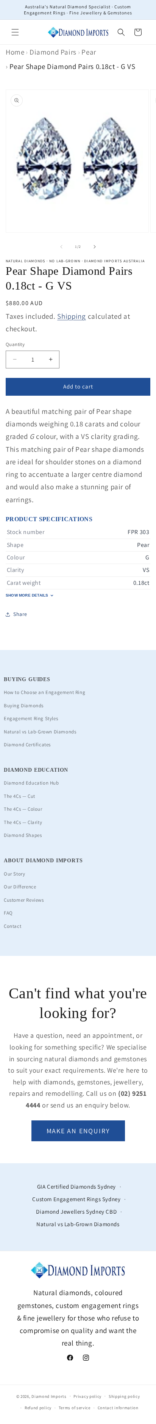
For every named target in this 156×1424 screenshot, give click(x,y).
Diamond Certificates (27, 744)
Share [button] (20, 614)
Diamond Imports (49, 1396)
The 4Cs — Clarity (23, 822)
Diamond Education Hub (31, 783)
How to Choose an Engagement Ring (44, 692)
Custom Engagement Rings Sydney (76, 1199)
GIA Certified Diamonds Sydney (76, 1186)
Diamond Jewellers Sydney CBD (76, 1211)
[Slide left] (61, 246)
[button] (15, 32)
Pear (88, 51)
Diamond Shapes (23, 835)
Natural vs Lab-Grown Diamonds (40, 731)
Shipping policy (124, 1396)
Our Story (14, 874)
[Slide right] (94, 246)
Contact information (118, 1407)
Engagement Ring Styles (31, 718)
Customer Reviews (24, 900)
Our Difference (20, 887)
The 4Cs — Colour (23, 809)
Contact (12, 926)
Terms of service (74, 1407)
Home (15, 51)
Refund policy (38, 1407)
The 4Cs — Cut (19, 796)
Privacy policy (87, 1396)
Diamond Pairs (53, 51)
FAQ (8, 913)
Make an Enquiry (78, 1130)
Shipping (71, 316)
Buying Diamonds (24, 705)
